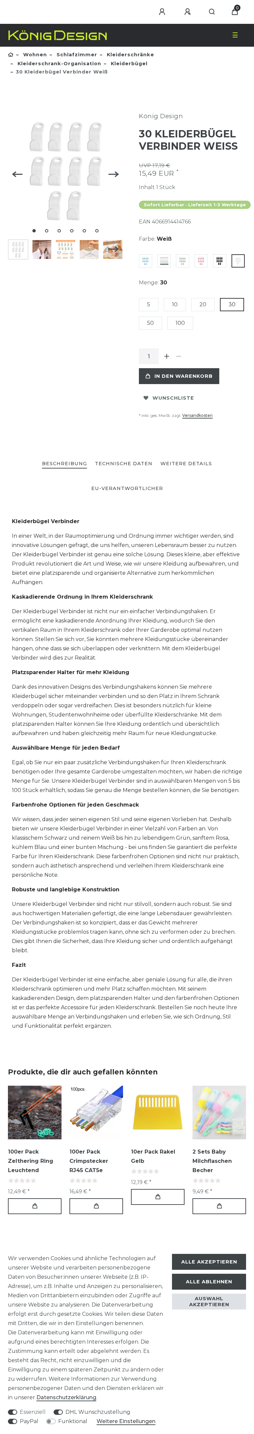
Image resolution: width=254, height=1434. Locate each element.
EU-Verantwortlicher (127, 488)
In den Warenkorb (183, 376)
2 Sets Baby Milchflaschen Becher (212, 1161)
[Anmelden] (163, 12)
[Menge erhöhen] (167, 356)
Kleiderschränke (129, 55)
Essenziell (33, 1412)
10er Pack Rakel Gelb (153, 1156)
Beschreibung (64, 464)
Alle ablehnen (209, 1282)
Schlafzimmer (76, 55)
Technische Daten (123, 464)
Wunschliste (173, 398)
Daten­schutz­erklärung (66, 1397)
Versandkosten (197, 415)
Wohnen (34, 55)
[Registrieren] (188, 12)
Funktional (72, 1421)
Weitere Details (186, 464)
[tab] (64, 464)
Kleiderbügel (128, 64)
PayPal (29, 1421)
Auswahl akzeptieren (209, 1302)
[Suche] (212, 12)
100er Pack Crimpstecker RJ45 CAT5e (88, 1161)
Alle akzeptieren (209, 1262)
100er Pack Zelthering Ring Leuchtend (30, 1161)
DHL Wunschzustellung (97, 1412)
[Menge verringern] (179, 356)
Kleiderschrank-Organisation (58, 64)
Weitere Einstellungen (126, 1421)
